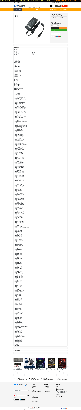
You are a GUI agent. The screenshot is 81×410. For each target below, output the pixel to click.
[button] (65, 6)
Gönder (28, 390)
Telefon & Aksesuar (47, 391)
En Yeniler (29, 7)
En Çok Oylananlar (38, 7)
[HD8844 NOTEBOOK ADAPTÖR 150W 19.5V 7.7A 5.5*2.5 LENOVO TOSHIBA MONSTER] (40, 363)
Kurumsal (33, 384)
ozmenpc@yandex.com (60, 389)
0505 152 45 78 (59, 388)
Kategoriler (46, 384)
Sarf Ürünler (46, 390)
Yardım (63, 2)
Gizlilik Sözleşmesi (34, 387)
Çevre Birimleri (47, 386)
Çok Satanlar (33, 7)
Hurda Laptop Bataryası (35, 398)
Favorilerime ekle (54, 31)
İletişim (66, 2)
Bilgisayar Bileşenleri (47, 387)
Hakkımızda (34, 386)
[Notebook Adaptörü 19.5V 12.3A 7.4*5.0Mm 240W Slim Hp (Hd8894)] (62, 363)
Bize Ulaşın (58, 384)
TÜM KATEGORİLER (18, 9)
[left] (13, 367)
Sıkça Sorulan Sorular (58, 2)
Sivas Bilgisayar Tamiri (35, 397)
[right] (67, 367)
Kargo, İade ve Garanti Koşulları (36, 391)
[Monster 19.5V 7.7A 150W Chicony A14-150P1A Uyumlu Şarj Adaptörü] (29, 363)
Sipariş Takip (53, 2)
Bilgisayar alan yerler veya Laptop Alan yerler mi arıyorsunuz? (37, 393)
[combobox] (14, 395)
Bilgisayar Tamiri (34, 400)
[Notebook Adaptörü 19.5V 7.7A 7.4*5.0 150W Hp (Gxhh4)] (51, 363)
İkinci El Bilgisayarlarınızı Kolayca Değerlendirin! (36, 396)
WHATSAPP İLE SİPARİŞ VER (59, 30)
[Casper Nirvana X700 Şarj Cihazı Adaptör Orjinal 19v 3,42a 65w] (19, 363)
